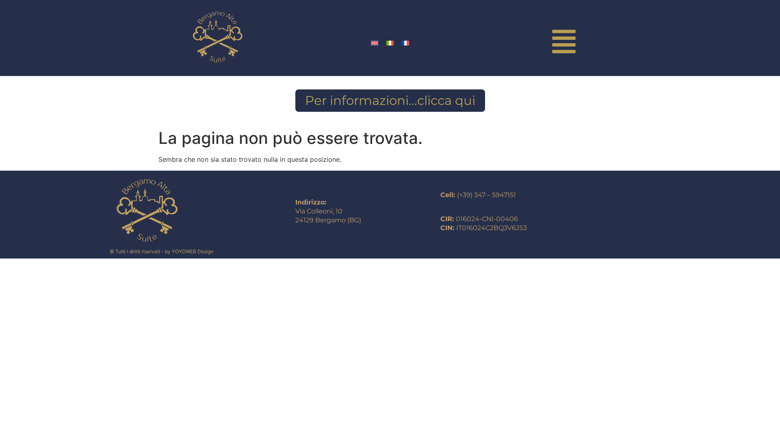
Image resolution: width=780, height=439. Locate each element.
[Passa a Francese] (405, 42)
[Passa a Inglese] (374, 42)
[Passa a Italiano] (390, 42)
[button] (564, 43)
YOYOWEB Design (192, 251)
